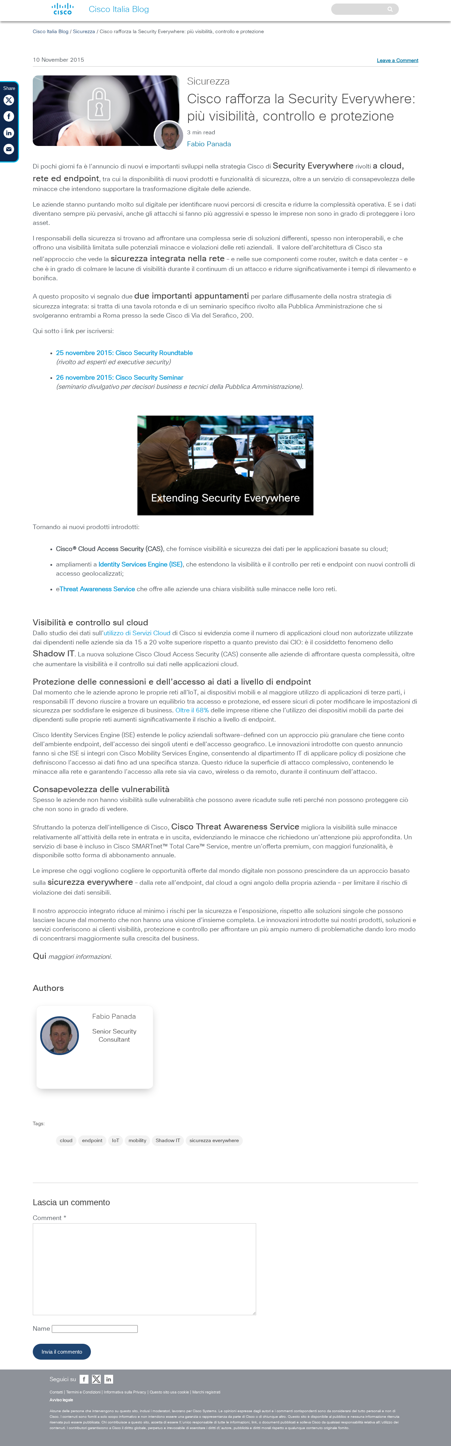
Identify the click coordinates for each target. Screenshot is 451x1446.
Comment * (49, 1218)
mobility (137, 1140)
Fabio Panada (209, 144)
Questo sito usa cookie (169, 1392)
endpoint (92, 1140)
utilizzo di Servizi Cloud (137, 633)
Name (42, 1329)
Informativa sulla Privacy (125, 1392)
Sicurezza (84, 31)
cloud (66, 1140)
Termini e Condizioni (83, 1392)
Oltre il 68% (192, 710)
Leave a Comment (397, 60)
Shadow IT (168, 1140)
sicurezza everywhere (214, 1140)
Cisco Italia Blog (50, 31)
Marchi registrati (206, 1392)
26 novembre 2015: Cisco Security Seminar (119, 378)
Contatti (56, 1392)
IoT (115, 1140)
